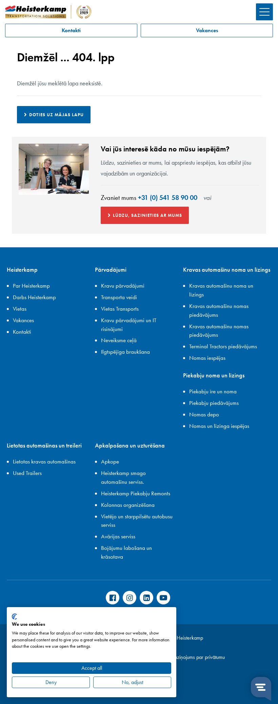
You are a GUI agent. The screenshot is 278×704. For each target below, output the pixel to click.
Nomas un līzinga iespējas (219, 426)
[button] (264, 11)
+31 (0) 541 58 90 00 (167, 197)
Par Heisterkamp (31, 285)
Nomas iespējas (207, 357)
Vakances (207, 30)
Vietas (19, 308)
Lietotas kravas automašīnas (44, 461)
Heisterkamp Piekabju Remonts (135, 493)
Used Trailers (27, 473)
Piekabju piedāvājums (214, 403)
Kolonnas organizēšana (128, 505)
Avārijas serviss (118, 536)
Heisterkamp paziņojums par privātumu (184, 657)
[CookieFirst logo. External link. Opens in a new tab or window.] (14, 617)
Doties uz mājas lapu (56, 115)
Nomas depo (204, 414)
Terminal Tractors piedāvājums (223, 346)
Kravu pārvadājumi (122, 285)
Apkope (110, 461)
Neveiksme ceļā (119, 340)
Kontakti (71, 30)
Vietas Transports (120, 308)
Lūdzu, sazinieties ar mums (147, 215)
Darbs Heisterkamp (34, 297)
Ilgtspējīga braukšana (125, 351)
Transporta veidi (119, 297)
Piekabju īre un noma (213, 391)
